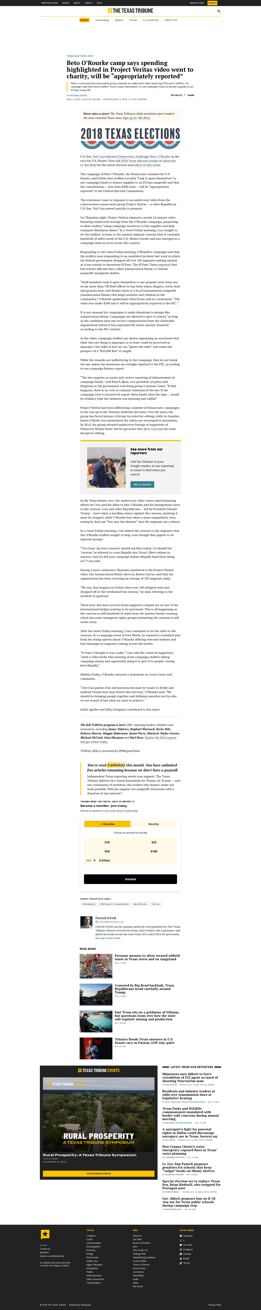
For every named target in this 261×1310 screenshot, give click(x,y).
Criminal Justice (93, 1242)
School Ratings (102, 20)
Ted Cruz (156, 904)
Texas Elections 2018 (80, 55)
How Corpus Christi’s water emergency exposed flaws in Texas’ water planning (189, 1150)
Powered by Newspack (80, 1304)
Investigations (49, 3)
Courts (89, 1239)
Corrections (138, 1271)
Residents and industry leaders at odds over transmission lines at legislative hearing (188, 1094)
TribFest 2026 (171, 20)
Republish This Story (178, 95)
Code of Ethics (140, 1261)
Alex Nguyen (171, 1085)
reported (164, 265)
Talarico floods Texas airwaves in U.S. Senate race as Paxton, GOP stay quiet (144, 1041)
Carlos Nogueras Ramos (193, 1102)
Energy (89, 1253)
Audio (136, 1279)
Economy (90, 1250)
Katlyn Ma (170, 1140)
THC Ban (133, 20)
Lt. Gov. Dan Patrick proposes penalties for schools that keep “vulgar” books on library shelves (188, 1167)
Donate (212, 3)
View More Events (99, 1173)
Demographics (93, 1246)
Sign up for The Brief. (136, 118)
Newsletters (197, 3)
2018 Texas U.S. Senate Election (114, 904)
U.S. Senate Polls (151, 20)
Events (88, 3)
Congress (91, 1235)
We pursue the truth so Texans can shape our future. (55, 1264)
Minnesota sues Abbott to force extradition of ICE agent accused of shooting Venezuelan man (190, 1077)
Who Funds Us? (140, 1250)
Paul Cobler (171, 1102)
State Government (95, 1279)
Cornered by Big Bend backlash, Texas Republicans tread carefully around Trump (144, 988)
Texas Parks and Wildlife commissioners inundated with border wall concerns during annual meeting (190, 1113)
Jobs (135, 1246)
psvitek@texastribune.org (111, 921)
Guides (65, 3)
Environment (92, 1257)
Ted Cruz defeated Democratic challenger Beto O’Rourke (131, 156)
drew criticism (153, 429)
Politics (89, 1271)
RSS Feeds (138, 1286)
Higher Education (94, 1264)
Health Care (92, 1261)
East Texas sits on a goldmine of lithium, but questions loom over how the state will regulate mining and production (147, 1015)
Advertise (44, 1252)
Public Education (94, 1275)
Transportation (93, 1282)
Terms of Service (141, 1264)
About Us (137, 1235)
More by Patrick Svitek (107, 938)
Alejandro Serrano (174, 1174)
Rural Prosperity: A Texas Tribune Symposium (90, 1155)
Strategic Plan (139, 1253)
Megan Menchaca (173, 1209)
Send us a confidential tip (52, 1256)
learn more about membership (121, 810)
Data (99, 3)
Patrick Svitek (78, 95)
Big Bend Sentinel (183, 1123)
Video (135, 1282)
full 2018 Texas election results (137, 161)
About (77, 3)
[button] (130, 116)
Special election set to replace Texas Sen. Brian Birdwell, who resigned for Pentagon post (191, 1184)
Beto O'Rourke (140, 904)
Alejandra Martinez (175, 1157)
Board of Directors (142, 1242)
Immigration (92, 1268)
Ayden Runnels (172, 1192)
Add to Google (142, 484)
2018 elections (88, 904)
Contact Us (45, 1248)
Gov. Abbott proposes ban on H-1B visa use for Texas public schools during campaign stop (188, 1202)
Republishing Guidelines (144, 1257)
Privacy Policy (139, 1268)
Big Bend (119, 20)
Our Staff (137, 1239)
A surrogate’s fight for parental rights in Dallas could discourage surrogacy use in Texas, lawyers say (190, 1132)
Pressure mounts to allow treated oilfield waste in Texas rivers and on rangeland (147, 957)
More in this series (147, 165)
